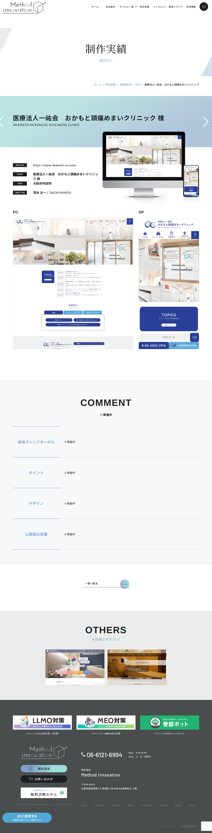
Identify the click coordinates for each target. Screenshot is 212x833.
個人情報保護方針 (189, 826)
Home (83, 805)
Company (99, 805)
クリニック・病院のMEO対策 (106, 733)
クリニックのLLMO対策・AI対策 (42, 733)
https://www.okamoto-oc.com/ (54, 165)
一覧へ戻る (91, 583)
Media (178, 805)
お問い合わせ (44, 779)
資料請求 (44, 769)
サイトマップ (168, 826)
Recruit (193, 805)
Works (131, 805)
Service (163, 805)
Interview (147, 805)
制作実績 (111, 84)
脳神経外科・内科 (130, 84)
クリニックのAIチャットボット (170, 733)
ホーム (97, 84)
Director (115, 805)
